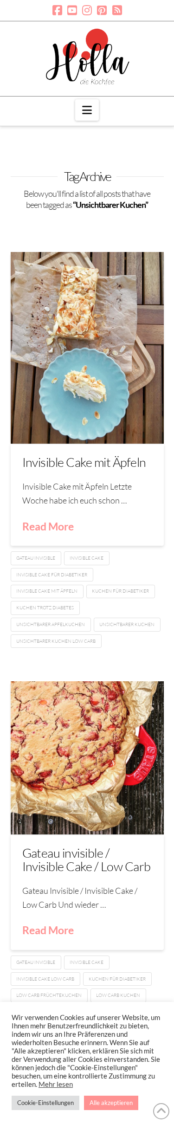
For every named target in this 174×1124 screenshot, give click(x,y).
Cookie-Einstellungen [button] (45, 1102)
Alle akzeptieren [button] (111, 1102)
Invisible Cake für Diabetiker (51, 575)
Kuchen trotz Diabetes (45, 608)
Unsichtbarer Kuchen (127, 624)
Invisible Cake (86, 558)
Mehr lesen (56, 1084)
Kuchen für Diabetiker (120, 591)
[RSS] (117, 10)
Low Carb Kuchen (118, 995)
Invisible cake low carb (45, 979)
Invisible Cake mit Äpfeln (84, 462)
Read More (48, 526)
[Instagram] (87, 10)
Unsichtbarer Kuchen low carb (56, 641)
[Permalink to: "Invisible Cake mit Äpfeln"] (87, 348)
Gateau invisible (35, 558)
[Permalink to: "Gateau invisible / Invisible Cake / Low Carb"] (87, 757)
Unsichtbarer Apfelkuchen (50, 624)
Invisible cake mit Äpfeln (46, 591)
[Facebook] (57, 10)
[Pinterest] (102, 10)
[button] (87, 110)
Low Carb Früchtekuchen (49, 995)
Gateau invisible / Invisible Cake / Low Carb (86, 859)
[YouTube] (72, 10)
